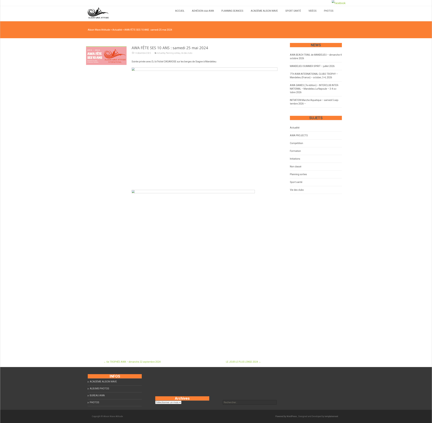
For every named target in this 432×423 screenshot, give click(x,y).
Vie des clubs (186, 53)
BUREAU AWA (97, 395)
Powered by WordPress (286, 416)
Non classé (295, 166)
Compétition (296, 143)
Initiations (295, 158)
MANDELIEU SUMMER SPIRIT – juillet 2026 (312, 66)
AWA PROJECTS (299, 135)
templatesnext (331, 416)
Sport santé (296, 182)
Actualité (161, 53)
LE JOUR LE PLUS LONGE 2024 (243, 361)
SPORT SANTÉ (293, 10)
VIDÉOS (312, 10)
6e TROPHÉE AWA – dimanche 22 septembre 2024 (132, 361)
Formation (295, 151)
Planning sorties (173, 53)
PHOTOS (328, 10)
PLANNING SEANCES (232, 10)
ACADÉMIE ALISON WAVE (264, 10)
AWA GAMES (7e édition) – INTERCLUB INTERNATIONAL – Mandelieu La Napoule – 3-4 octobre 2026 (314, 89)
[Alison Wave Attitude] (95, 13)
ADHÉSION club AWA (203, 10)
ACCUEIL (179, 10)
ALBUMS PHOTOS (99, 388)
